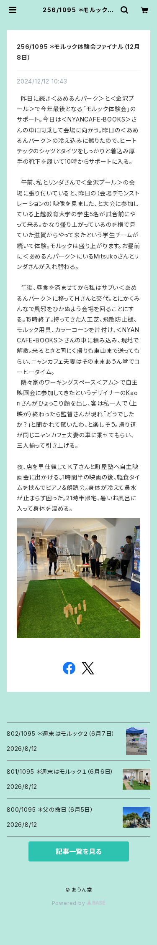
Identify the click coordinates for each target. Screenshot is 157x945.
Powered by (69, 903)
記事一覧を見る (79, 851)
